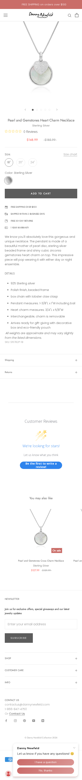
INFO (7, 682)
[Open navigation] (6, 15)
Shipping (9, 360)
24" (32, 162)
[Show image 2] (37, 110)
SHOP (8, 658)
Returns (8, 372)
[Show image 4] (45, 110)
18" (9, 162)
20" (21, 162)
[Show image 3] (41, 110)
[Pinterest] (24, 720)
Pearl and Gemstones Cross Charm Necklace (41, 561)
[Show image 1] (33, 110)
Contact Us (17, 714)
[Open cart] (76, 15)
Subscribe (19, 638)
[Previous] (25, 110)
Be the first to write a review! (41, 465)
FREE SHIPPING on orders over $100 (44, 4)
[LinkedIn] (42, 720)
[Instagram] (15, 720)
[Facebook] (6, 720)
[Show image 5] (49, 110)
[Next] (57, 110)
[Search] (69, 15)
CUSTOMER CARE (14, 670)
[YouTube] (33, 720)
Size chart (70, 154)
